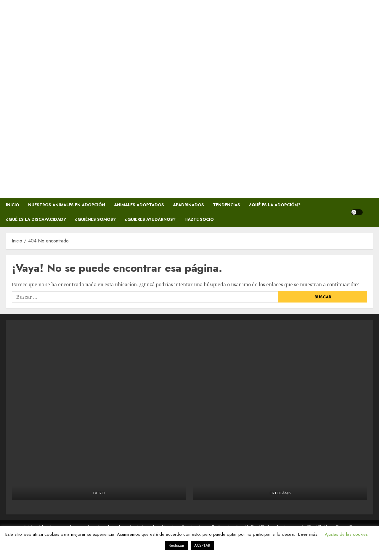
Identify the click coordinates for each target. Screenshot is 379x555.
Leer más (307, 534)
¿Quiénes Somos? (95, 219)
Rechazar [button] (176, 545)
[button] (369, 212)
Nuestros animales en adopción (66, 205)
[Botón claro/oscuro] (357, 212)
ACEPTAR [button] (202, 545)
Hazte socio (199, 219)
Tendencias (226, 205)
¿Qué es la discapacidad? (36, 219)
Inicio (12, 205)
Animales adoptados (139, 205)
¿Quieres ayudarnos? (150, 219)
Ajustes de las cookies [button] (346, 534)
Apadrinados (188, 205)
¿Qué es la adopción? (275, 205)
